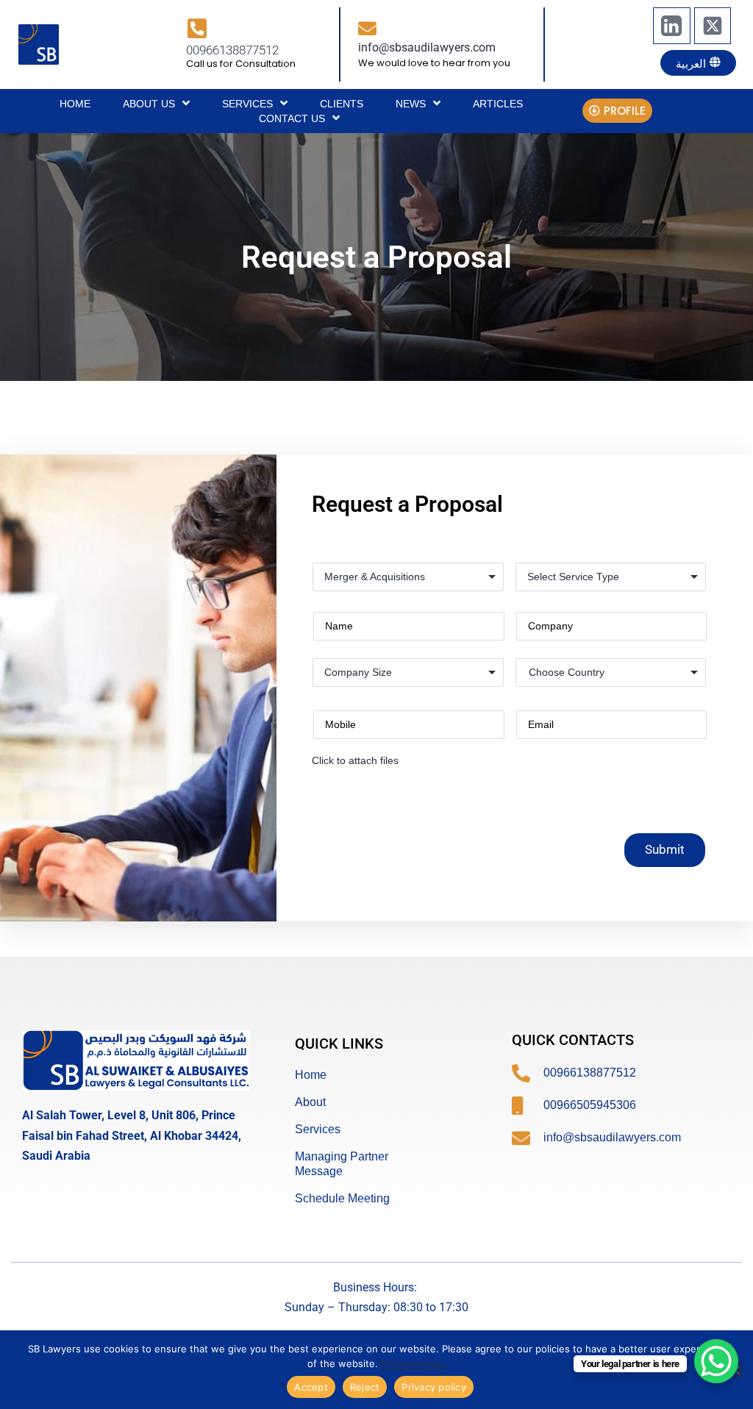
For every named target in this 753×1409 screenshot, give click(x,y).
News (411, 104)
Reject (365, 1387)
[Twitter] (712, 25)
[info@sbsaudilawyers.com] (367, 28)
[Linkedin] (671, 25)
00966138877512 (232, 50)
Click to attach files (355, 760)
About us (149, 104)
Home (75, 104)
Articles (498, 104)
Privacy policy (413, 1364)
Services (247, 104)
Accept (311, 1387)
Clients (341, 104)
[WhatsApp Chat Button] (716, 1361)
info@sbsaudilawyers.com (427, 47)
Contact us (292, 118)
